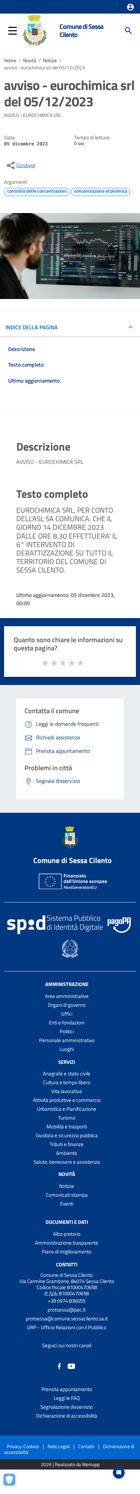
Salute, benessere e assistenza (67, 1162)
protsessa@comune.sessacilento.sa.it (67, 1318)
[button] (130, 7)
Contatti (66, 1264)
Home (10, 60)
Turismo (66, 1118)
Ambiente (66, 1153)
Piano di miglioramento (66, 1251)
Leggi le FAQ (67, 1398)
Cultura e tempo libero (66, 1082)
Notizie (50, 60)
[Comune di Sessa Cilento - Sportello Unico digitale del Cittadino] (35, 30)
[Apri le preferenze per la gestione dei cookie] (11, 1482)
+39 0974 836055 (66, 1301)
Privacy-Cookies (23, 1446)
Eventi (66, 1204)
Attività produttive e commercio (67, 1100)
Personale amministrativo (66, 1040)
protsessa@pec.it (67, 1310)
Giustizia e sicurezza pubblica (67, 1135)
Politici (67, 1031)
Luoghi (66, 1049)
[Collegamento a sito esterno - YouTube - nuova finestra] (71, 1366)
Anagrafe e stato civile (66, 1073)
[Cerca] (128, 30)
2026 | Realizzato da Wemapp (70, 1464)
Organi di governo (67, 1005)
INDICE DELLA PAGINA (31, 327)
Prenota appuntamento (66, 1389)
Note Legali (59, 1446)
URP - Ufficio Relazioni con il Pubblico (66, 1327)
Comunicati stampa (67, 1195)
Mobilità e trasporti (67, 1126)
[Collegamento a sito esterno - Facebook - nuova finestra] (59, 1366)
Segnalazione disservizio (66, 1407)
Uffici (66, 1014)
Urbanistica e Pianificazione (66, 1109)
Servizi (66, 1062)
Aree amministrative (67, 996)
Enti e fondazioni (66, 1022)
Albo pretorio (67, 1234)
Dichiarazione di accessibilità (66, 1416)
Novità (29, 60)
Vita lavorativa (66, 1091)
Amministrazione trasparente (66, 1243)
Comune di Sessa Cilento (81, 30)
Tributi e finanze (67, 1144)
